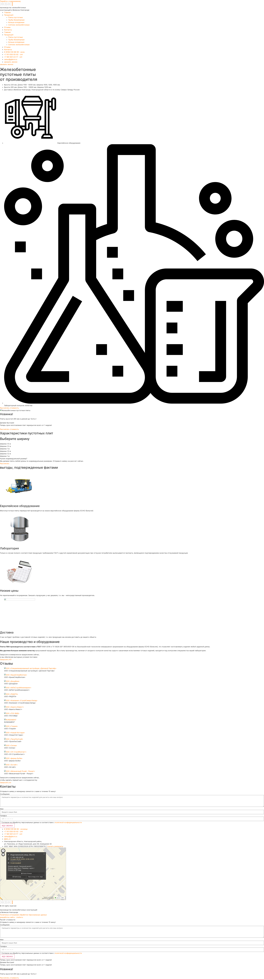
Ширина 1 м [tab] (4, 449)
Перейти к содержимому (10, 1)
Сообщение (4, 794)
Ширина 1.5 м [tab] (5, 444)
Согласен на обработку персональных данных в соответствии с (42, 822)
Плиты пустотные (15, 17)
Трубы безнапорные (16, 20)
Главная (7, 12)
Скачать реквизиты (55, 846)
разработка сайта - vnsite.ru (11, 917)
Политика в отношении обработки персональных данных (23, 915)
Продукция (8, 15)
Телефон (3, 815)
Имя (1, 809)
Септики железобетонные (18, 25)
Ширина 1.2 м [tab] (5, 446)
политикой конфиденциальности (68, 822)
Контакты (8, 30)
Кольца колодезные (16, 22)
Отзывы (7, 27)
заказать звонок (6, 64)
